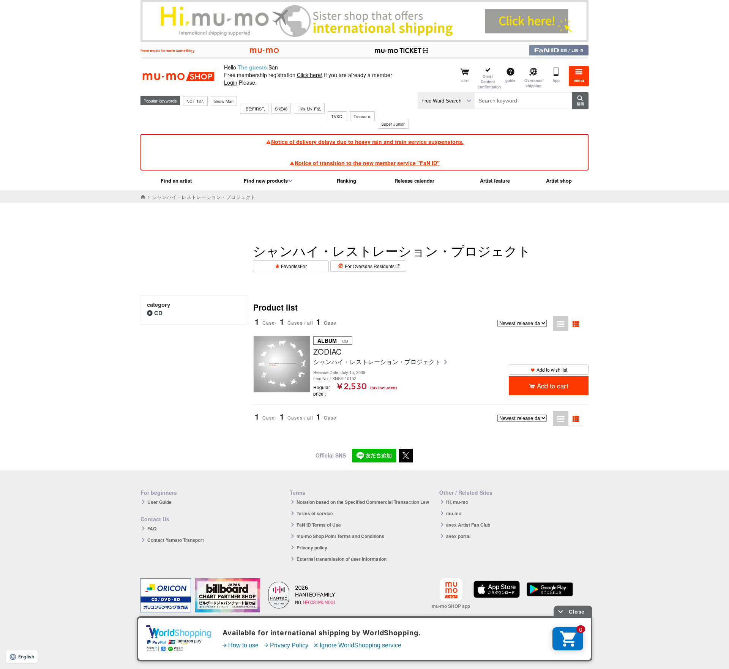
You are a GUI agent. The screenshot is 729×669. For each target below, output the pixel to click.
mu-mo (453, 513)
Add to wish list (551, 369)
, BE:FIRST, (254, 109)
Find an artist (176, 180)
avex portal (458, 536)
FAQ (151, 528)
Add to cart (552, 385)
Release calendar (414, 180)
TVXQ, (337, 116)
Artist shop (559, 180)
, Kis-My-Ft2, (309, 109)
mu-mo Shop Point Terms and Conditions (340, 536)
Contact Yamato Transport (175, 539)
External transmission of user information (342, 558)
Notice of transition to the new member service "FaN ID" (367, 163)
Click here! (309, 75)
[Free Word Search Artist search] (446, 100)
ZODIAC (327, 352)
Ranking (346, 180)
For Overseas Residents (369, 266)
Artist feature (495, 180)
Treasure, (362, 116)
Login (230, 82)
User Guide (159, 502)
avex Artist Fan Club (468, 524)
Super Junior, (393, 124)
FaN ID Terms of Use (319, 524)
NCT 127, (195, 101)
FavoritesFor (294, 266)
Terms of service (315, 513)
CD (158, 313)
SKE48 (281, 109)
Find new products (266, 180)
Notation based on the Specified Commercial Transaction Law (363, 502)
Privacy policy (312, 547)
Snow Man (224, 101)
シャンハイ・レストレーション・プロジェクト (377, 362)
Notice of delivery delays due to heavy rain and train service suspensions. (367, 141)
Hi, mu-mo (457, 502)
